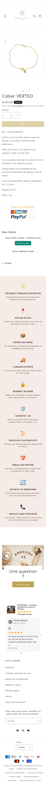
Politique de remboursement (27, 769)
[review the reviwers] (9, 629)
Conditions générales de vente (18, 673)
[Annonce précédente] (5, 3)
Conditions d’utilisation (35, 772)
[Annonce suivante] (41, 3)
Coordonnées (12, 780)
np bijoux (13, 765)
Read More (12, 648)
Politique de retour (13, 685)
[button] (5, 16)
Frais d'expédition (18, 105)
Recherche (9, 667)
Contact (8, 696)
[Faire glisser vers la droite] (28, 91)
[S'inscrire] (38, 721)
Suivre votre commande (15, 702)
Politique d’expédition (31, 776)
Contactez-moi (23, 584)
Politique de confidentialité (16, 679)
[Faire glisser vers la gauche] (17, 91)
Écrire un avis (23, 243)
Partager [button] (8, 263)
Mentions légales (12, 691)
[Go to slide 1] (21, 653)
